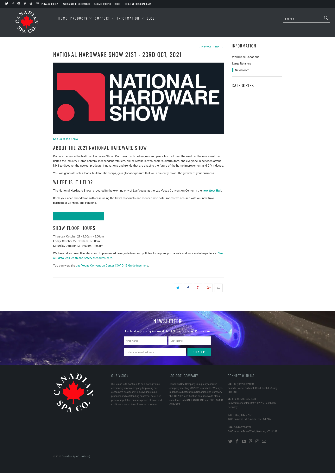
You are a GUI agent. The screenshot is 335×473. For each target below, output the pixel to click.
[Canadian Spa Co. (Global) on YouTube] (18, 4)
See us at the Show (65, 139)
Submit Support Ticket (107, 3)
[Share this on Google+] (208, 288)
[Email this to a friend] (218, 288)
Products (79, 18)
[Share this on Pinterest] (198, 288)
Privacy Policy (50, 3)
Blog (151, 18)
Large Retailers (241, 63)
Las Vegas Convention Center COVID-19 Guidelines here (112, 265)
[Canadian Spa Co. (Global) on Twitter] (6, 4)
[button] (78, 216)
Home (63, 18)
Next (218, 47)
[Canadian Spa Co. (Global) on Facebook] (12, 4)
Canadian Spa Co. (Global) (76, 456)
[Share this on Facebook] (188, 288)
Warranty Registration (76, 3)
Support (103, 18)
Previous (206, 47)
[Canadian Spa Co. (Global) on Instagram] (30, 4)
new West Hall (212, 190)
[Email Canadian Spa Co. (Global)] (36, 4)
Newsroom (242, 70)
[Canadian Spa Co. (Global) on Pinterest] (24, 4)
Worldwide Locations (245, 57)
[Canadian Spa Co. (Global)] (27, 22)
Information (129, 18)
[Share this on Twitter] (178, 288)
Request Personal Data (138, 3)
